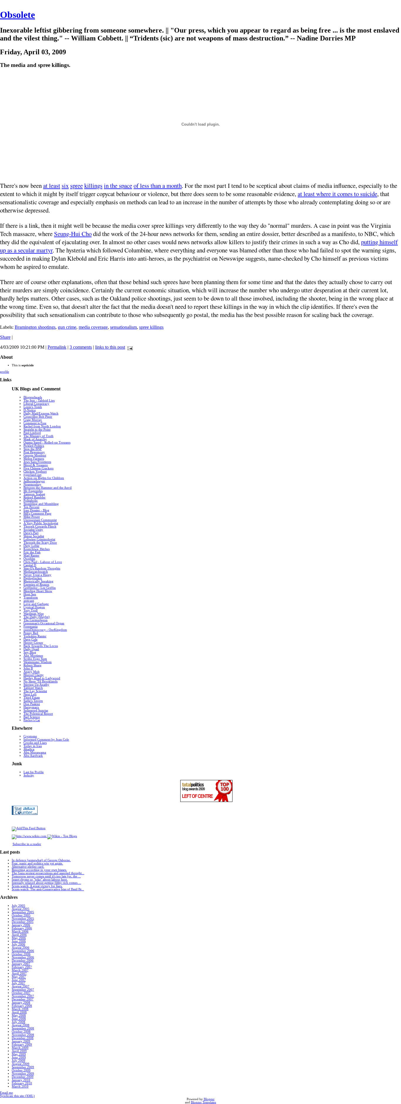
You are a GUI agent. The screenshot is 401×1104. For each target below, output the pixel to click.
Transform (30, 597)
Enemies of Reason (36, 584)
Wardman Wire (33, 613)
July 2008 (18, 1022)
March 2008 (20, 1009)
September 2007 (23, 989)
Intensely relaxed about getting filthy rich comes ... (46, 882)
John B (28, 668)
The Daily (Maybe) (36, 616)
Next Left (29, 694)
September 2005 (23, 912)
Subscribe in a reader (27, 844)
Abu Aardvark (33, 755)
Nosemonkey (32, 484)
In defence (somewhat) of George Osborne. (41, 860)
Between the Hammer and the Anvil (47, 487)
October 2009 (21, 1070)
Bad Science (31, 717)
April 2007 (19, 973)
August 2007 (20, 986)
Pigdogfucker (32, 578)
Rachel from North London (42, 426)
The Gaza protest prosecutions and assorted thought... (48, 873)
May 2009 (19, 1054)
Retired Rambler (34, 497)
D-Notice (29, 410)
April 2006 (19, 934)
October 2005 (21, 915)
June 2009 (19, 1057)
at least (51, 185)
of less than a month (158, 185)
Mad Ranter (31, 555)
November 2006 (23, 957)
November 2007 (23, 996)
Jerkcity (28, 775)
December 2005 (22, 921)
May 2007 (19, 976)
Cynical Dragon (34, 607)
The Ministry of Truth (38, 436)
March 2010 (20, 1086)
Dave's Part (30, 533)
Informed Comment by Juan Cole (46, 739)
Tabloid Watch (33, 688)
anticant (28, 600)
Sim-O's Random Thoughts (41, 568)
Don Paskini (31, 704)
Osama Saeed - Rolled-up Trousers (46, 442)
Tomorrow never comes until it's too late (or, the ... (46, 876)
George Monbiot (34, 455)
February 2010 (22, 1083)
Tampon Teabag (34, 494)
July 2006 (18, 944)
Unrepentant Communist (40, 520)
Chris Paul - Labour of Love (42, 562)
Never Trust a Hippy (37, 575)
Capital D (29, 565)
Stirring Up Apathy (36, 684)
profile (4, 371)
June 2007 (19, 980)
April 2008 (19, 1012)
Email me (6, 1092)
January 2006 (21, 925)
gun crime (67, 327)
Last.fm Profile (33, 772)
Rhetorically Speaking (38, 581)
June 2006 (19, 941)
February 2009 (22, 1044)
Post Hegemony (34, 452)
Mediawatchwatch (35, 571)
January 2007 (21, 963)
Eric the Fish (32, 552)
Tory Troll (30, 610)
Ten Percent (31, 507)
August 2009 (20, 1064)
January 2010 (21, 1080)
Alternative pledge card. (28, 866)
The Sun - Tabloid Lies (39, 400)
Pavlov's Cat (31, 720)
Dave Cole (30, 639)
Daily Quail (31, 649)
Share (5, 337)
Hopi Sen (29, 594)
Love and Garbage (36, 604)
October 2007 (21, 993)
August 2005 (20, 909)
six (65, 185)
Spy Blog (29, 652)
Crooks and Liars (35, 742)
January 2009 (21, 1041)
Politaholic (30, 500)
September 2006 (23, 951)
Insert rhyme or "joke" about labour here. (40, 879)
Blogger (209, 1099)
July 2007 (18, 983)
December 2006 (22, 960)
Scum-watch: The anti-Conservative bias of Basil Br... (48, 889)
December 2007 (22, 999)
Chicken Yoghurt (35, 471)
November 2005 (23, 918)
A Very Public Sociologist (40, 523)
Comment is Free (34, 423)
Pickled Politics (33, 445)
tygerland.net (32, 474)
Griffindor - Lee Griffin (39, 587)
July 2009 (18, 1060)
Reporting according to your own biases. (39, 870)
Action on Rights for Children (43, 478)
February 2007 (22, 967)
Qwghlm (29, 558)
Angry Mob (31, 671)
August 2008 (20, 1025)
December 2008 (22, 1038)
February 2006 (22, 928)
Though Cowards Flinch (39, 526)
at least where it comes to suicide (337, 194)
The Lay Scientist (35, 691)
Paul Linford (32, 432)
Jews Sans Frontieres (37, 461)
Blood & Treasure (35, 465)
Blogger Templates (203, 1102)
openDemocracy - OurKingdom (45, 629)
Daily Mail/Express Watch (40, 413)
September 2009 (23, 1067)
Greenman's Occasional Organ (43, 623)
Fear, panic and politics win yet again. (37, 863)
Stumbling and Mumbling (41, 503)
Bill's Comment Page (37, 513)
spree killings (151, 327)
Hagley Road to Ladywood (41, 678)
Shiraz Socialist (33, 536)
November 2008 (23, 1034)
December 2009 (22, 1076)
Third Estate (31, 697)
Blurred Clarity (33, 675)
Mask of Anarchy (35, 439)
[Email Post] (129, 347)
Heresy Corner (33, 642)
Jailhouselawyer (34, 481)
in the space (118, 185)
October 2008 (21, 1031)
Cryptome (30, 736)
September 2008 (23, 1028)
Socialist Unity (33, 529)
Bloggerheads (32, 397)
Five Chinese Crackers (38, 468)
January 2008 (21, 1002)
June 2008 (19, 1018)
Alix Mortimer (33, 655)
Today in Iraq (32, 746)
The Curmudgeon (35, 620)
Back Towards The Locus (40, 646)
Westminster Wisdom (37, 662)
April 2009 (19, 1051)
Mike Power (31, 516)
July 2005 (18, 905)
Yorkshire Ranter (34, 636)
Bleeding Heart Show (37, 591)
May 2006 (19, 938)
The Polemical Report (38, 713)
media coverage (93, 327)
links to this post (110, 347)
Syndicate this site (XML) (17, 1096)
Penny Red (30, 633)
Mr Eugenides (33, 491)
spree (76, 185)
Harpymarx (31, 707)
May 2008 (19, 1015)
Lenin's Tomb (32, 407)
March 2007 (20, 970)
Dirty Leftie (31, 545)
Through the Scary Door (40, 542)
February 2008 (22, 1005)
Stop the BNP (32, 449)
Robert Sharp (32, 665)
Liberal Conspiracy (36, 403)
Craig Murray (32, 420)
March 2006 (20, 931)
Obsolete (17, 14)
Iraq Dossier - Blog (36, 510)
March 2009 (20, 1047)
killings (93, 185)
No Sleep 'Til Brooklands (40, 681)
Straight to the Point (36, 429)
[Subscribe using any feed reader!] (29, 828)
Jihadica (28, 749)
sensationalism (123, 327)
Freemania (30, 626)
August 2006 (20, 947)
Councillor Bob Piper (37, 416)
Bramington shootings (35, 327)
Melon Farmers (33, 458)
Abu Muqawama (34, 752)
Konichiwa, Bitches (36, 549)
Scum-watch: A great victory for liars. (37, 886)
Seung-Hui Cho (73, 234)
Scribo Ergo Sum (35, 658)
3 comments (81, 347)
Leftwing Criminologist (39, 539)
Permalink (57, 347)
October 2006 (21, 954)
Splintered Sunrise (35, 710)
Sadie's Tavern (33, 700)
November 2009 (23, 1073)
